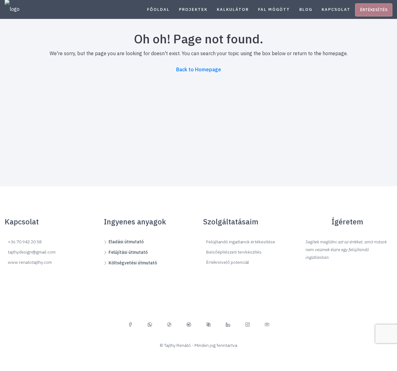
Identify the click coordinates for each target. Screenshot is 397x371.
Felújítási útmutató (128, 252)
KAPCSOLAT (336, 9)
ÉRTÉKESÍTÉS (373, 9)
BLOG (305, 9)
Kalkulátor (233, 9)
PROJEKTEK (193, 9)
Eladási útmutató (126, 242)
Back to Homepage (198, 69)
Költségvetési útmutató (133, 263)
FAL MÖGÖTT (274, 9)
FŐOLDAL (158, 9)
